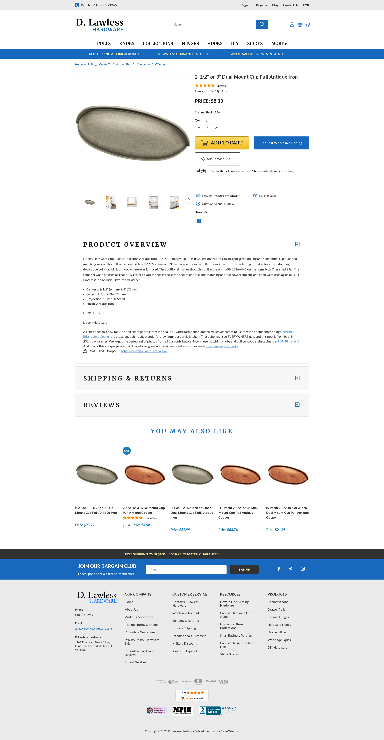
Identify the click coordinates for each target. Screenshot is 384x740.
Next (189, 200)
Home (129, 602)
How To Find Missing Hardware (234, 603)
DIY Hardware (277, 647)
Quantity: (201, 120)
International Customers (189, 636)
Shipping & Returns (185, 620)
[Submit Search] (262, 24)
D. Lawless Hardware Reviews (139, 652)
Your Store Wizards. (226, 731)
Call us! (99, 5)
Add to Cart (96, 473)
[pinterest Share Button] (242, 222)
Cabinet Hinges (278, 617)
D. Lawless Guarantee (140, 632)
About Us (131, 609)
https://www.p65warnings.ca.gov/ (144, 351)
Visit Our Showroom (139, 617)
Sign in (246, 5)
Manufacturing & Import (141, 624)
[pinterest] (291, 569)
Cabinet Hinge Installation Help (238, 644)
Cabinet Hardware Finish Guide (237, 614)
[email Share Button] (213, 222)
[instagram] (303, 569)
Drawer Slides (277, 632)
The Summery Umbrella (222, 346)
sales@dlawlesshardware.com (93, 628)
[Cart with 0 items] (307, 24)
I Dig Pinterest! (288, 341)
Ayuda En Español (184, 651)
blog (275, 5)
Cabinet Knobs (278, 602)
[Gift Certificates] (300, 24)
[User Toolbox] (292, 24)
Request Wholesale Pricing (281, 143)
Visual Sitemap (230, 654)
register (261, 5)
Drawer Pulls (276, 609)
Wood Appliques (279, 640)
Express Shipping (184, 628)
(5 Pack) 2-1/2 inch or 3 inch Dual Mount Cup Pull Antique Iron (192, 512)
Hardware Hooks (279, 624)
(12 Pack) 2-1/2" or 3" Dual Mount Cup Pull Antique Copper (238, 512)
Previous (75, 200)
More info (113, 54)
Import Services (135, 662)
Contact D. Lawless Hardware (185, 603)
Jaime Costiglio (101, 336)
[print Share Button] (228, 222)
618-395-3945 (84, 614)
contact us (290, 5)
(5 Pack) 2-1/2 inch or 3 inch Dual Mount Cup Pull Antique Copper (287, 512)
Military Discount (184, 643)
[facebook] (279, 569)
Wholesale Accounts (186, 613)
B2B (306, 5)
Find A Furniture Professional (231, 626)
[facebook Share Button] (199, 222)
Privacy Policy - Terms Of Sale (142, 641)
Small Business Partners (236, 635)
